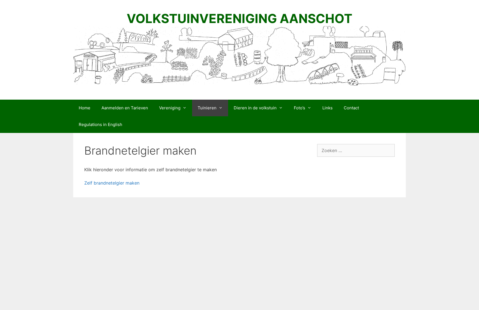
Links (327, 107)
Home (84, 107)
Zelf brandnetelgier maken (111, 183)
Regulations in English (100, 124)
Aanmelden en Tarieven (124, 107)
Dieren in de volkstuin (255, 107)
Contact (351, 107)
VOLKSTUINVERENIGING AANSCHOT (239, 18)
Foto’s (299, 107)
